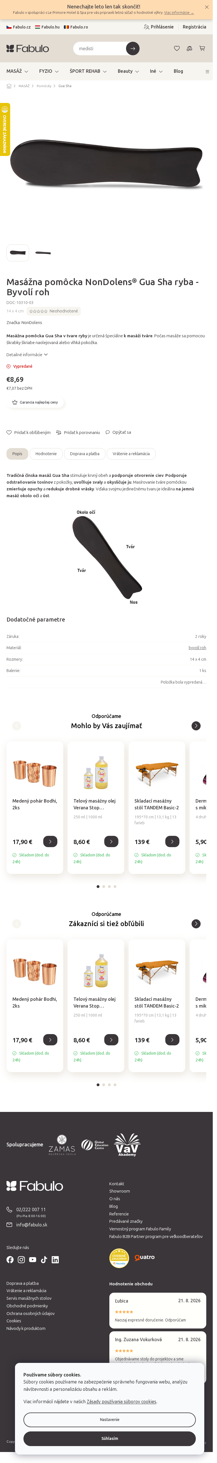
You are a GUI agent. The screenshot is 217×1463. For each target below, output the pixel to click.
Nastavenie (110, 1419)
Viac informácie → (179, 12)
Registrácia (194, 27)
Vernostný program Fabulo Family (140, 1228)
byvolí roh (197, 647)
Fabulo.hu (51, 27)
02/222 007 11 (31, 1209)
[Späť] (196, 725)
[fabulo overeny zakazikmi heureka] (119, 1258)
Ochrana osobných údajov (30, 1313)
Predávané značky (125, 1221)
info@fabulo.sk (31, 1225)
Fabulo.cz (22, 27)
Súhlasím (109, 1438)
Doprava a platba (84, 453)
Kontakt (116, 1183)
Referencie (119, 1214)
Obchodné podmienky (27, 1305)
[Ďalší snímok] (201, 252)
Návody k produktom (25, 1328)
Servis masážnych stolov (28, 1298)
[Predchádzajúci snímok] (11, 252)
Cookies (13, 1320)
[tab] (98, 886)
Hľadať (133, 48)
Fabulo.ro (79, 27)
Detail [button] (50, 841)
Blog (113, 1206)
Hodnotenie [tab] (46, 453)
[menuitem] (17, 71)
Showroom (119, 1191)
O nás (114, 1198)
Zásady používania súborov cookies (121, 1401)
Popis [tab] (17, 453)
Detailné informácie (24, 354)
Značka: (24, 322)
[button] (34, 851)
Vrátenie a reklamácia (131, 453)
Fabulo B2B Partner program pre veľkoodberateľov (156, 1236)
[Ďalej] (16, 725)
